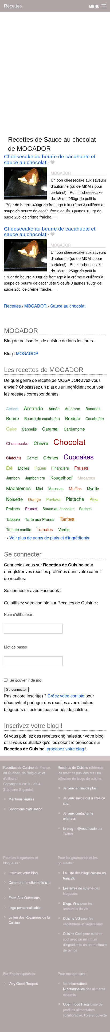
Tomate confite (18, 529)
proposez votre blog (65, 749)
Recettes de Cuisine (18, 767)
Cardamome (74, 429)
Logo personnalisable (25, 907)
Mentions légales (21, 798)
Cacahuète (94, 418)
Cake (11, 428)
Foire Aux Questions (24, 897)
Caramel (50, 429)
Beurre (12, 418)
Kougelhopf (61, 478)
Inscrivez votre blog (23, 872)
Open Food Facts (76, 1004)
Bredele (72, 418)
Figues (40, 468)
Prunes (31, 508)
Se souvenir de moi (26, 680)
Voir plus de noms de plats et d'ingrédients (49, 538)
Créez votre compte (66, 696)
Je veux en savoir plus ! (81, 788)
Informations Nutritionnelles (75, 986)
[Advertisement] (55, 71)
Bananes (92, 408)
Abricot (12, 408)
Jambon (13, 478)
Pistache (75, 498)
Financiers (60, 468)
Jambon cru (35, 478)
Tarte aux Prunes (39, 519)
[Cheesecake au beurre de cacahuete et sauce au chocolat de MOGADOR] (25, 183)
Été (9, 468)
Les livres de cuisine (78, 888)
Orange (34, 499)
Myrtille (93, 488)
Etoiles (23, 468)
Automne (72, 408)
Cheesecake (17, 443)
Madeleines (18, 488)
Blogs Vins (71, 903)
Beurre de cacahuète (42, 418)
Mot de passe (15, 647)
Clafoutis (13, 458)
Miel (39, 488)
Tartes (67, 519)
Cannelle (29, 429)
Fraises (81, 468)
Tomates (45, 529)
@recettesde (87, 828)
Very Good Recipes (23, 983)
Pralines (13, 508)
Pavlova (53, 499)
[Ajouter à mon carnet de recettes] (52, 162)
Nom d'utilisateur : (19, 614)
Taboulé (13, 519)
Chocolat (69, 441)
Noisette (14, 499)
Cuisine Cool (72, 933)
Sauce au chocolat (58, 508)
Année (54, 408)
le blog (68, 828)
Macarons (86, 478)
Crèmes (50, 458)
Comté (32, 458)
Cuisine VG (71, 918)
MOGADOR (61, 173)
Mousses (56, 488)
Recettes (13, 6)
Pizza (94, 499)
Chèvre (41, 443)
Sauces (85, 508)
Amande (33, 408)
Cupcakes (79, 456)
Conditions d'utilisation (25, 808)
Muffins (75, 488)
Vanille (63, 529)
